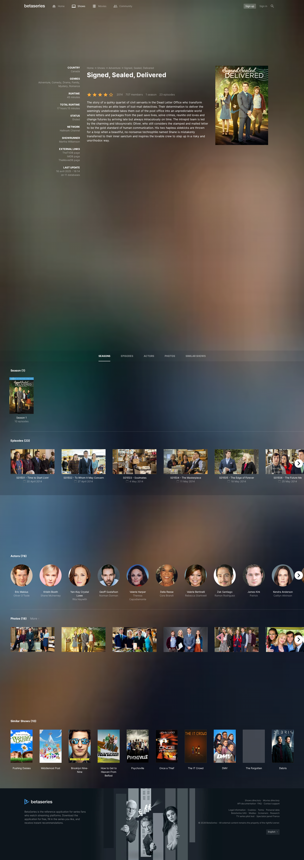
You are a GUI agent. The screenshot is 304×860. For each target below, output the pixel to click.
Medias (252, 813)
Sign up (249, 6)
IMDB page (73, 156)
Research (275, 813)
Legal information (237, 810)
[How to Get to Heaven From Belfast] (109, 746)
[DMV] (225, 746)
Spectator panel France (268, 816)
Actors (149, 355)
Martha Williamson (69, 141)
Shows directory (253, 800)
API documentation (246, 803)
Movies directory (271, 800)
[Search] (272, 6)
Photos (170, 355)
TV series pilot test (245, 816)
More (33, 618)
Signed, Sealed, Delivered (139, 67)
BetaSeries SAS (239, 813)
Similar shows (196, 355)
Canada (75, 71)
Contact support (272, 803)
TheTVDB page (71, 152)
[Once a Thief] (167, 746)
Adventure (115, 67)
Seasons (104, 355)
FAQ (260, 803)
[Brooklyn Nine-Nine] (80, 746)
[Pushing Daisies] (22, 746)
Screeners (263, 813)
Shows (101, 67)
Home (90, 67)
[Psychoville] (138, 746)
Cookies (252, 810)
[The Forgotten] (254, 746)
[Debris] (283, 746)
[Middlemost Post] (51, 746)
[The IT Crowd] (196, 746)
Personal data (273, 810)
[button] (22, 582)
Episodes (127, 355)
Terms (261, 810)
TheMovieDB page (69, 160)
